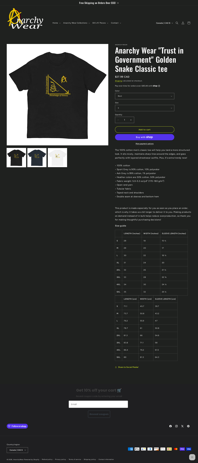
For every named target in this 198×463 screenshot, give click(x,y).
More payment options (145, 144)
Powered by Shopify (31, 459)
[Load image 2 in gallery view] (37, 157)
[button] (56, 23)
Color (117, 91)
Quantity (118, 115)
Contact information (106, 459)
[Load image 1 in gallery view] (16, 157)
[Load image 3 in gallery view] (57, 157)
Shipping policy (90, 459)
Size (117, 103)
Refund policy (47, 459)
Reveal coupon (99, 414)
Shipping (118, 81)
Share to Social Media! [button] (128, 367)
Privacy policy (60, 459)
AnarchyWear (18, 459)
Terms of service (75, 459)
